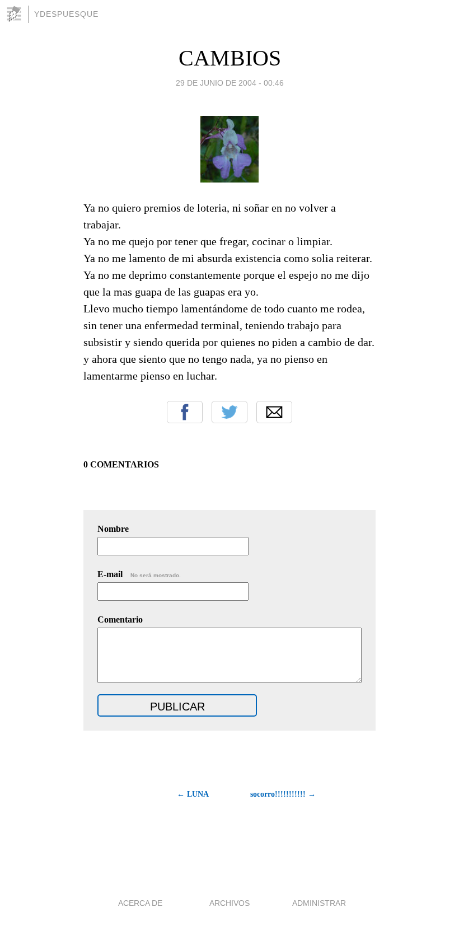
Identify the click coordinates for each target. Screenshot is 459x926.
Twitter (229, 412)
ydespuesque (66, 14)
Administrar (319, 903)
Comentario (120, 619)
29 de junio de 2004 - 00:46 (230, 82)
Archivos (229, 903)
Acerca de (140, 903)
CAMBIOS (230, 58)
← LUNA (193, 794)
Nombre (113, 529)
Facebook (185, 412)
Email (274, 412)
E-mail (139, 574)
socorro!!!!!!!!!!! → (283, 794)
